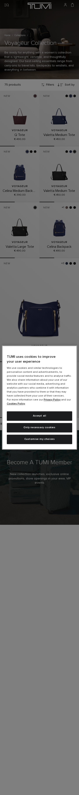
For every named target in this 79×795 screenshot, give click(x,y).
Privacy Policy (52, 400)
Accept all (39, 416)
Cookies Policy (16, 404)
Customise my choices (39, 439)
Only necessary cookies (39, 427)
